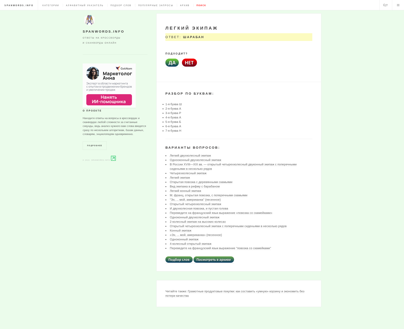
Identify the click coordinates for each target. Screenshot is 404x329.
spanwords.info (18, 5)
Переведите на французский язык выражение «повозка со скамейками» (221, 213)
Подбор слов (120, 5)
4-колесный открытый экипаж (190, 243)
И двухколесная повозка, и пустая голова (199, 208)
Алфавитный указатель (85, 5)
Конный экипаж (180, 230)
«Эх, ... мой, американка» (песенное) (196, 235)
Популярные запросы (155, 5)
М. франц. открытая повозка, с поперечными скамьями (208, 195)
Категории (50, 5)
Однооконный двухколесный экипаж (195, 160)
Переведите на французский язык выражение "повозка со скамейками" (220, 248)
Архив (185, 5)
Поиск (385, 5)
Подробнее (94, 145)
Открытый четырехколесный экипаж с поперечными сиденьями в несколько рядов (228, 226)
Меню (398, 5)
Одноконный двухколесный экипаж (195, 217)
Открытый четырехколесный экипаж (195, 204)
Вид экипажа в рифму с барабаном (195, 186)
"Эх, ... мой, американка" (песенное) (195, 199)
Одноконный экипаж (184, 239)
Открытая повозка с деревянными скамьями (201, 182)
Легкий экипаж (180, 177)
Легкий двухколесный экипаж (190, 155)
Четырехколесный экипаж (188, 173)
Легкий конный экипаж (185, 190)
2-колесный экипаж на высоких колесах (198, 221)
